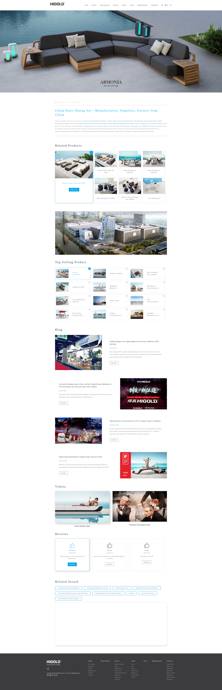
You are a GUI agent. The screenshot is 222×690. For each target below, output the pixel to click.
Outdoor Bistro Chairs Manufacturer (147, 588)
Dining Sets (91, 666)
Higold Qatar (170, 675)
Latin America (134, 670)
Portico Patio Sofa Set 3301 (74, 183)
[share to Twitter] (63, 668)
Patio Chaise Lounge (138, 124)
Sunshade (90, 673)
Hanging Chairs (92, 670)
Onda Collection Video (82, 526)
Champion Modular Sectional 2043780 (113, 287)
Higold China (170, 668)
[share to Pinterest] (71, 668)
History (116, 666)
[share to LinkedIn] (59, 668)
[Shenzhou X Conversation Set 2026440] (164, 282)
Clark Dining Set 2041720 (78, 300)
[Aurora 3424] (127, 296)
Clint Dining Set (154, 198)
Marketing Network (142, 5)
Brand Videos (118, 677)
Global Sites (154, 5)
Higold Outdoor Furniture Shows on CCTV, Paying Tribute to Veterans (135, 421)
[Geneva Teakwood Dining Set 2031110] (89, 269)
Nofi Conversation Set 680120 (153, 301)
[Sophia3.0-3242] (89, 282)
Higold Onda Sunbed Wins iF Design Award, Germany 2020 (80, 457)
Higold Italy (170, 670)
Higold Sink (170, 679)
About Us (115, 5)
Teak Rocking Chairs (122, 588)
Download (117, 679)
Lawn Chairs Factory (147, 593)
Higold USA (170, 666)
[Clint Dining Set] (163, 179)
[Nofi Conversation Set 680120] (164, 296)
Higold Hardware (171, 677)
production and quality (120, 673)
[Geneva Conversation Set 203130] (127, 309)
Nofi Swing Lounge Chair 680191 (77, 314)
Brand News (118, 675)
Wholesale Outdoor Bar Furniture (97, 588)
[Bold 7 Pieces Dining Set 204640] (139, 179)
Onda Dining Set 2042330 (130, 171)
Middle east (134, 673)
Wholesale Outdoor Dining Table (105, 124)
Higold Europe (170, 664)
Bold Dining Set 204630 (106, 198)
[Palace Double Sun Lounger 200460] (164, 269)
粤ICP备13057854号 (52, 675)
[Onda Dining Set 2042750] (163, 152)
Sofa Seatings (91, 664)
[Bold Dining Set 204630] (115, 179)
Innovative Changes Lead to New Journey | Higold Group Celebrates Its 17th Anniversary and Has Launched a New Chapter (85, 385)
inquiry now (74, 189)
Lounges (90, 668)
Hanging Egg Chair (123, 124)
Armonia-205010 (116, 273)
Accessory (90, 675)
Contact (132, 5)
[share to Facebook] (51, 668)
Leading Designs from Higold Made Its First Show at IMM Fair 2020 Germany (134, 343)
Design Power (118, 670)
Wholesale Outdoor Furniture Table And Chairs (73, 593)
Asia (132, 666)
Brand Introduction (119, 664)
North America (135, 675)
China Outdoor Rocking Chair (83, 124)
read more (114, 363)
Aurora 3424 (114, 300)
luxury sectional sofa (152, 124)
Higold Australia (171, 673)
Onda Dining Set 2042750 (154, 171)
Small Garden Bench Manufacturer (68, 588)
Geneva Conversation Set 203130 (116, 314)
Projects (124, 5)
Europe (133, 668)
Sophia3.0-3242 (78, 287)
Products (93, 5)
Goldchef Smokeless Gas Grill (152, 314)
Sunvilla (131, 593)
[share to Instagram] (67, 668)
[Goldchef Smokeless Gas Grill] (164, 309)
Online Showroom (105, 5)
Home (86, 5)
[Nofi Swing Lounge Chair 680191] (89, 309)
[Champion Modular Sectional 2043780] (127, 282)
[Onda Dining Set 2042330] (139, 152)
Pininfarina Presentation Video (139, 525)
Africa (132, 664)
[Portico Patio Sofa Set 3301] (91, 152)
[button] (5, 51)
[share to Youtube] (55, 668)
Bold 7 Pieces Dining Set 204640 (130, 198)
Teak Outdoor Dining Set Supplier (68, 599)
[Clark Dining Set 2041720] (89, 296)
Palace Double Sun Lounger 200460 (152, 274)
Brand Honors (118, 668)
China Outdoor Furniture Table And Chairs (108, 593)
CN (167, 5)
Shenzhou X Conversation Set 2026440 (153, 287)
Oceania (133, 677)
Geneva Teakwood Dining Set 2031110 (76, 274)
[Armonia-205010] (127, 269)
